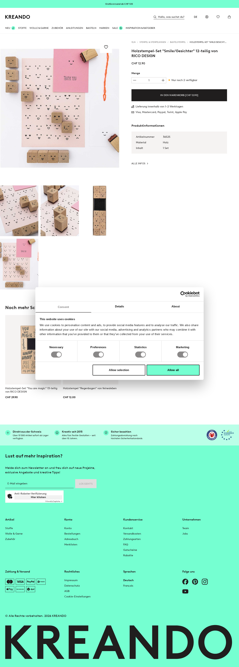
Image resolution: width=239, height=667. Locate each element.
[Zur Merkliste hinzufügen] (106, 47)
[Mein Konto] (206, 16)
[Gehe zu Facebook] (185, 582)
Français (128, 585)
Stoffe (22, 28)
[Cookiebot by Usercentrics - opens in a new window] (183, 294)
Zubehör (57, 28)
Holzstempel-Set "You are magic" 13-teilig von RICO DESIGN (31, 390)
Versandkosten (132, 533)
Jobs (185, 533)
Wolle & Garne (39, 28)
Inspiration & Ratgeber (140, 28)
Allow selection (119, 370)
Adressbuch (71, 539)
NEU (7, 28)
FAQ (125, 544)
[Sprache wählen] (195, 16)
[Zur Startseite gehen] (17, 17)
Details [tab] (119, 306)
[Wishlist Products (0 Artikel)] (218, 16)
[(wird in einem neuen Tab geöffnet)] (212, 435)
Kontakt (128, 528)
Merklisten (70, 544)
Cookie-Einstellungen (77, 596)
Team (185, 528)
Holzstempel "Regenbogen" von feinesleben (90, 388)
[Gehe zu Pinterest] (195, 582)
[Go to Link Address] (119, 3)
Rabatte (128, 555)
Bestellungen (72, 533)
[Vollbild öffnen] (60, 108)
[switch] (98, 355)
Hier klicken (38, 497)
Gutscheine (130, 550)
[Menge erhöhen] (163, 80)
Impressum (71, 580)
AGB (67, 591)
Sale (115, 28)
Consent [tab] (63, 306)
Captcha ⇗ (53, 501)
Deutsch (128, 580)
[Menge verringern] (135, 80)
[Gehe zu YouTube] (185, 591)
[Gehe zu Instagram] (205, 582)
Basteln (91, 28)
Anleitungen (74, 28)
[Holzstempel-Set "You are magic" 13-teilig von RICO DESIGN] (33, 349)
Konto (68, 528)
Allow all (173, 370)
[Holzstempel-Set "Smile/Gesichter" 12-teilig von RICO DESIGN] (19, 210)
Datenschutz (72, 585)
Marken (104, 28)
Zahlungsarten (132, 539)
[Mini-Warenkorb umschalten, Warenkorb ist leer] (229, 16)
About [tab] (175, 306)
